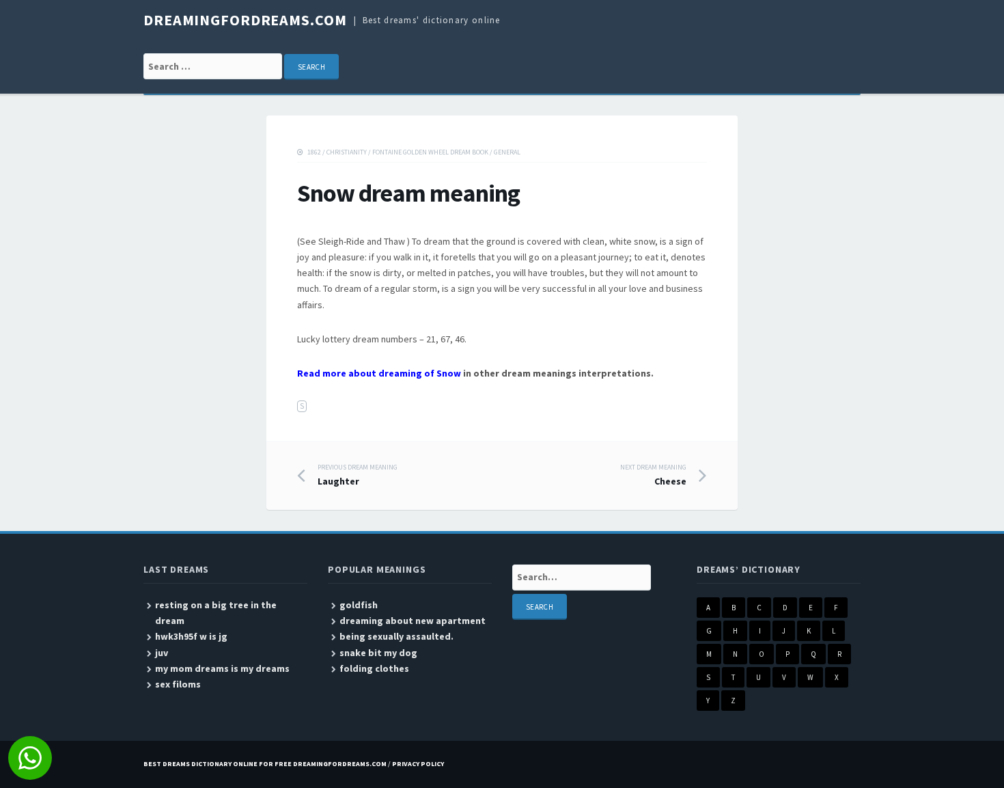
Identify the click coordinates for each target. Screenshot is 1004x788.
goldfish (358, 605)
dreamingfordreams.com (244, 19)
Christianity (346, 152)
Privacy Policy (418, 763)
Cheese (653, 475)
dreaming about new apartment (412, 620)
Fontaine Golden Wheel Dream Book (430, 152)
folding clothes (374, 668)
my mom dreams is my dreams (222, 668)
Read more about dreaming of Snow (379, 373)
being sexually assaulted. (396, 636)
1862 (314, 152)
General (507, 152)
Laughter (358, 475)
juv (161, 653)
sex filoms (178, 684)
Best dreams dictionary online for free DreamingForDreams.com (265, 763)
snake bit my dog (378, 653)
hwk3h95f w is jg (191, 636)
